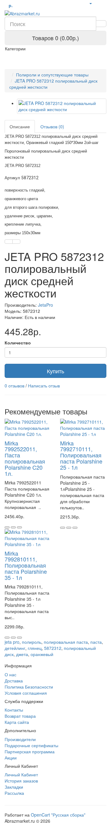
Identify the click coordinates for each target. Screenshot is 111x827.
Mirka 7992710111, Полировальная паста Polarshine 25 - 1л (81, 455)
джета (22, 654)
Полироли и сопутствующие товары (52, 75)
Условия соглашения (26, 693)
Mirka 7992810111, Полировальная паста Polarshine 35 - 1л (26, 565)
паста (96, 642)
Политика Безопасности (29, 687)
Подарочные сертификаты (31, 745)
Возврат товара (20, 716)
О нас (10, 674)
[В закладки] (9, 241)
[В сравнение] (16, 241)
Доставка (14, 681)
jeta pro (12, 642)
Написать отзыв (44, 385)
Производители (20, 739)
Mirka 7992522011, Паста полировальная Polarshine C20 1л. (25, 458)
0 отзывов (14, 385)
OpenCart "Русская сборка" (58, 815)
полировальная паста (66, 642)
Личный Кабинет (21, 774)
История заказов (21, 781)
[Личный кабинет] (90, 3)
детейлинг (15, 648)
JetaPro (45, 305)
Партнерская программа (30, 751)
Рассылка (14, 793)
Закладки (14, 787)
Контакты (14, 710)
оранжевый (42, 654)
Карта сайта (17, 722)
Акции (11, 758)
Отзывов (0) (52, 126)
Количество (18, 343)
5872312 (52, 648)
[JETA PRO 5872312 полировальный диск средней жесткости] (61, 106)
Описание (20, 126)
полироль (31, 642)
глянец (35, 648)
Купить (55, 371)
